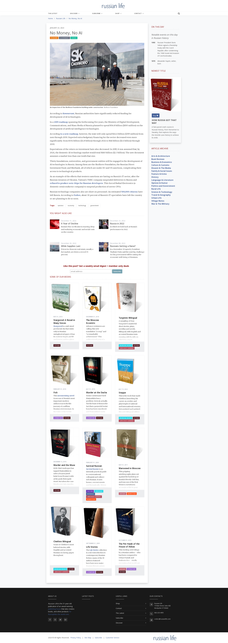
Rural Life (156, 189)
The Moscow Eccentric (92, 321)
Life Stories (92, 546)
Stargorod (57, 326)
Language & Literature (162, 180)
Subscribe (96, 13)
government (94, 206)
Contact (138, 13)
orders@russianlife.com (162, 619)
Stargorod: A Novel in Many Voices (64, 321)
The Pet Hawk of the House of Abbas (129, 545)
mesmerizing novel (65, 396)
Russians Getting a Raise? (123, 246)
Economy (54, 38)
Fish (55, 392)
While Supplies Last (70, 246)
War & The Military (160, 204)
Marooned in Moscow (129, 468)
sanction (60, 206)
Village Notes (157, 201)
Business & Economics (161, 162)
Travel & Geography (161, 195)
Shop (117, 13)
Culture (90, 491)
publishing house (54, 609)
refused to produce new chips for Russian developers (76, 183)
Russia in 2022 (117, 223)
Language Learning (127, 348)
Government (64, 38)
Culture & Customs (160, 165)
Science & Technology (161, 192)
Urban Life (156, 198)
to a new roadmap (69, 134)
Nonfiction (91, 499)
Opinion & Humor (159, 183)
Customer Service (112, 637)
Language (98, 491)
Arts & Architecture (160, 156)
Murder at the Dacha (96, 392)
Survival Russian (94, 465)
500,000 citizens (129, 192)
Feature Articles (159, 174)
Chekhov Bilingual (62, 541)
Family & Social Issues (161, 171)
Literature (58, 418)
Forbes (77, 195)
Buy (155, 115)
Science (73, 38)
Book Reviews (157, 159)
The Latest (52, 13)
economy (71, 206)
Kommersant (68, 113)
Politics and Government (163, 186)
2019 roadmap (61, 122)
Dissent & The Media (161, 168)
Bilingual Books (125, 345)
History (122, 494)
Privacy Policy (75, 637)
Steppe (122, 392)
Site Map (87, 637)
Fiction (56, 345)
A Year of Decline (69, 223)
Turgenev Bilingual (128, 317)
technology (82, 206)
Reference (90, 494)
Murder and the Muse (64, 465)
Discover (73, 13)
